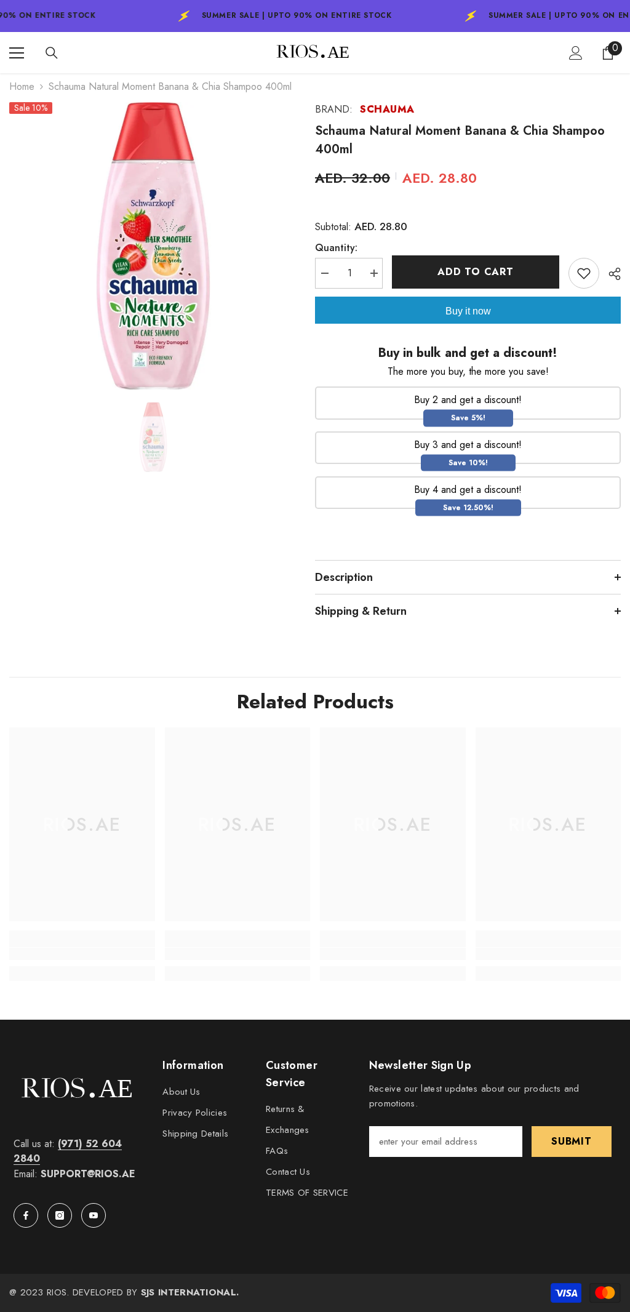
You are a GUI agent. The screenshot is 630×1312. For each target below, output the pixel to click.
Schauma (387, 109)
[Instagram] (59, 1215)
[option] (153, 246)
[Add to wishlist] (583, 273)
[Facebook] (26, 1215)
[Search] (51, 53)
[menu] (16, 53)
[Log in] (576, 53)
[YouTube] (93, 1215)
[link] (82, 954)
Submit (571, 1141)
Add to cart (477, 272)
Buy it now (468, 311)
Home (21, 86)
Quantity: (336, 248)
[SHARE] (610, 274)
